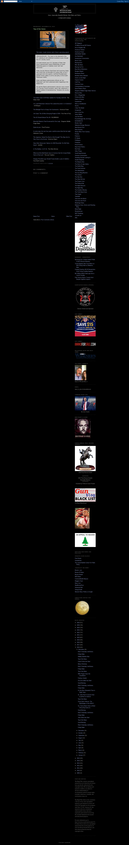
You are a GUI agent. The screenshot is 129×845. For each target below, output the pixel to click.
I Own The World (79, 108)
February (81, 752)
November (81, 730)
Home (53, 216)
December (81, 649)
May (79, 745)
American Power (79, 52)
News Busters (79, 129)
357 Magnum (78, 43)
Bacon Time (78, 60)
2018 (78, 642)
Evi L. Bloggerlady (80, 95)
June (79, 743)
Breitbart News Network (81, 75)
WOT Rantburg (79, 213)
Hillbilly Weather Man (83, 656)
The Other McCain (80, 179)
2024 (78, 627)
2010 (78, 770)
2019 (78, 640)
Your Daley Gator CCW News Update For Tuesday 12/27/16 (49, 97)
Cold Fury (77, 82)
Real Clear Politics (80, 147)
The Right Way (79, 187)
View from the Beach (80, 198)
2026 (78, 622)
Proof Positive (79, 144)
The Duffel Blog (79, 166)
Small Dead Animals (80, 153)
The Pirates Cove (79, 181)
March (80, 750)
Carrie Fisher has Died (84, 661)
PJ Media (77, 138)
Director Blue (78, 93)
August (80, 738)
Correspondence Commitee (82, 86)
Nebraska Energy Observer (82, 125)
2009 (78, 773)
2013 (78, 763)
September (81, 735)
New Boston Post (79, 127)
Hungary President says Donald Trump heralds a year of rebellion (51, 159)
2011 (78, 768)
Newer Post (36, 216)
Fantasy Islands (82, 678)
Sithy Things (78, 151)
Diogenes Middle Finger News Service (85, 90)
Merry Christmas (82, 664)
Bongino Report (79, 71)
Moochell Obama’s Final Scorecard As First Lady (46, 121)
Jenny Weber (78, 114)
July (79, 740)
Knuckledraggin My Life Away (83, 118)
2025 (78, 625)
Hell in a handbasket (80, 103)
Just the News (79, 116)
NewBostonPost (79, 585)
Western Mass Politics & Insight (84, 592)
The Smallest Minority (81, 190)
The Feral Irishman (80, 168)
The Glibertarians (79, 170)
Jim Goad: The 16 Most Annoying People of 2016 (46, 113)
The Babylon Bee (79, 162)
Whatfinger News (79, 203)
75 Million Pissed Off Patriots (83, 45)
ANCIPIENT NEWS (80, 54)
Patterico (77, 136)
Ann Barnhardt (79, 56)
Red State (77, 149)
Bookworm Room (79, 73)
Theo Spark (78, 194)
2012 (78, 765)
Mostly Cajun (78, 123)
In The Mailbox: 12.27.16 (40, 149)
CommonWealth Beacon (81, 579)
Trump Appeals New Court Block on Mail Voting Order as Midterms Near (84, 265)
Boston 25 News (79, 572)
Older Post (69, 216)
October (80, 733)
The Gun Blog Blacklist (81, 172)
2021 (78, 635)
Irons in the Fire (79, 112)
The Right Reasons (80, 185)
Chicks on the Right (80, 78)
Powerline (77, 142)
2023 (78, 630)
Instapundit (78, 110)
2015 (78, 758)
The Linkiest (78, 175)
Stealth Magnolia (79, 159)
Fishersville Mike (79, 97)
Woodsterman (78, 211)
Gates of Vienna (79, 99)
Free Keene (78, 558)
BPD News (78, 576)
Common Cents (79, 84)
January (80, 755)
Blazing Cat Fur (79, 67)
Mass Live (78, 583)
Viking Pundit (78, 589)
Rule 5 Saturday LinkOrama (85, 651)
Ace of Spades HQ (80, 47)
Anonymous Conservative (82, 58)
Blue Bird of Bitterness (81, 69)
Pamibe (77, 134)
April (79, 747)
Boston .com (78, 570)
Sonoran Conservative (81, 155)
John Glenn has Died (83, 717)
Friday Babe (81, 654)
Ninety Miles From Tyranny (82, 131)
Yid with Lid (78, 215)
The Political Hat (79, 183)
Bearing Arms (78, 62)
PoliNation (77, 140)
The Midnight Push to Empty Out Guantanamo (46, 109)
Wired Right (78, 209)
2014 (78, 760)
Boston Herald (79, 574)
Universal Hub (79, 587)
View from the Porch (80, 200)
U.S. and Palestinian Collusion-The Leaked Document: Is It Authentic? (52, 103)
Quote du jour (37, 127)
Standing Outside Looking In (82, 157)
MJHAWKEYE (79, 121)
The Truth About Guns (81, 192)
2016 (78, 647)
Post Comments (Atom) (47, 219)
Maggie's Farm (79, 581)
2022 (78, 632)
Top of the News (82, 659)
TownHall (77, 196)
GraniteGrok (78, 101)
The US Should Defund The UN (41, 117)
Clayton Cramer (79, 80)
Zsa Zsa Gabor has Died (84, 680)
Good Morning (82, 683)
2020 (78, 637)
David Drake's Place (80, 88)
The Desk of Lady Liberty (82, 164)
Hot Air (77, 105)
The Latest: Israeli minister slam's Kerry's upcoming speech (52, 52)
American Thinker (80, 49)
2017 (78, 645)
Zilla (76, 217)
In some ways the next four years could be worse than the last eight (51, 131)
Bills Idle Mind (79, 65)
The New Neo (78, 177)
